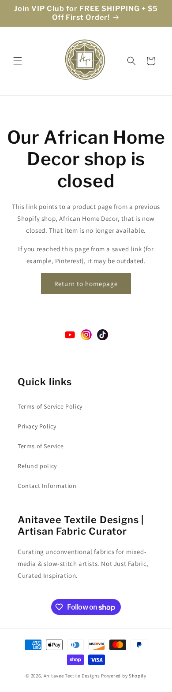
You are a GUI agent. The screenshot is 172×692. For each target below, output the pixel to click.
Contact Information (47, 486)
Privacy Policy (37, 426)
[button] (17, 61)
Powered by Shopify (123, 676)
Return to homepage (86, 283)
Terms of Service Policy (50, 406)
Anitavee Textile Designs (72, 676)
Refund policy (37, 466)
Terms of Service (41, 446)
